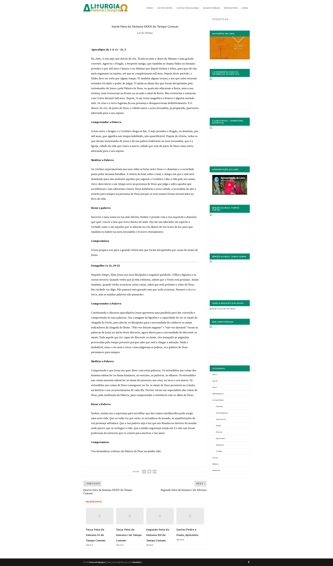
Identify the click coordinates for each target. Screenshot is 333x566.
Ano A (214, 374)
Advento (219, 406)
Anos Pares (221, 419)
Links (245, 8)
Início (149, 8)
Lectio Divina (165, 8)
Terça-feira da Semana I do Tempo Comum (129, 535)
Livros (215, 458)
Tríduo (219, 451)
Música (215, 464)
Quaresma (220, 438)
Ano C (214, 387)
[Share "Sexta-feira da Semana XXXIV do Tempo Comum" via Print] (154, 471)
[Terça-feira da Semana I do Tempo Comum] (130, 516)
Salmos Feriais (211, 8)
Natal (218, 426)
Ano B (214, 381)
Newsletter (231, 8)
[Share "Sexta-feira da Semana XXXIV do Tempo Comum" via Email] (149, 471)
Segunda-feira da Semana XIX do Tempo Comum (157, 535)
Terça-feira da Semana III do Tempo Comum (95, 535)
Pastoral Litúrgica (97, 562)
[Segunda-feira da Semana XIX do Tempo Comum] (160, 516)
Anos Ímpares (222, 413)
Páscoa (219, 432)
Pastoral (216, 470)
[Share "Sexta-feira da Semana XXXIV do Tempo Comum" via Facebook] (144, 471)
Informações (217, 394)
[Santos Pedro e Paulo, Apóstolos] (190, 516)
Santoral (219, 445)
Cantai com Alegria (188, 8)
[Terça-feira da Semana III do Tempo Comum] (99, 516)
